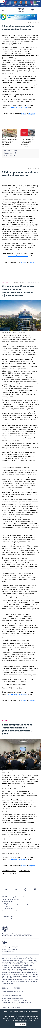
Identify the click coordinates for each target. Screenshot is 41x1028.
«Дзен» (23, 114)
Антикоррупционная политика (11, 995)
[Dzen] (25, 889)
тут (25, 684)
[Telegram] (16, 889)
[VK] (6, 889)
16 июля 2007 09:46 (33, 168)
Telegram (31, 114)
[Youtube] (35, 889)
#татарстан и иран (9, 873)
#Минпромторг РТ (9, 870)
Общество (5, 22)
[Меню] (37, 10)
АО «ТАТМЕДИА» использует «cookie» (13, 998)
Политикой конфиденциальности (24, 1020)
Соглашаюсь (20, 1024)
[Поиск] (3, 10)
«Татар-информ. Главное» (18, 107)
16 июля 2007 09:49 (33, 22)
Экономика (5, 282)
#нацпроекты (24, 870)
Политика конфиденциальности (11, 1007)
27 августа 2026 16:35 (18, 282)
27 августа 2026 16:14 (33, 721)
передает (24, 786)
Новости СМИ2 (10, 153)
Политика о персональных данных (12, 991)
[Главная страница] (21, 10)
